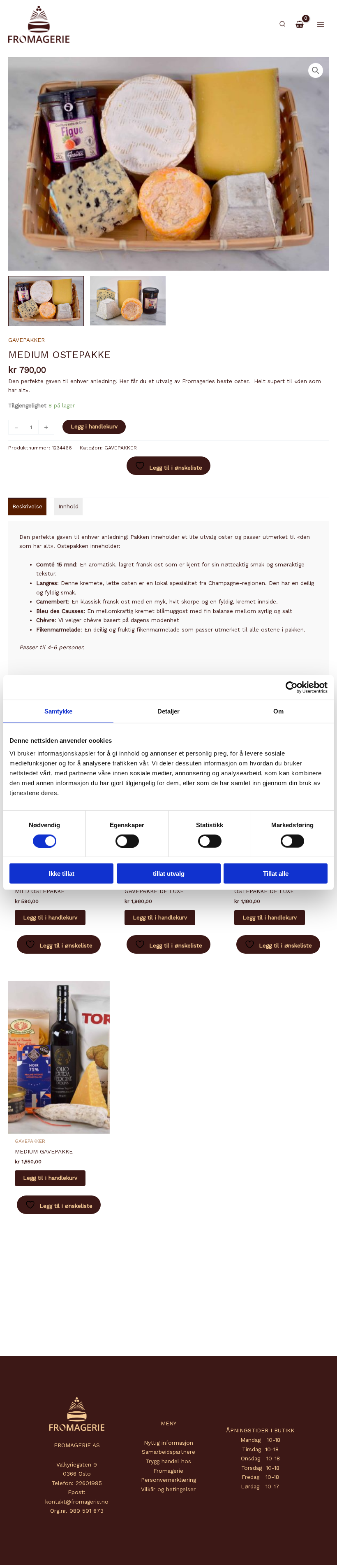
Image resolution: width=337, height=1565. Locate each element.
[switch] (127, 840)
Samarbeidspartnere (168, 1451)
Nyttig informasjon (168, 1442)
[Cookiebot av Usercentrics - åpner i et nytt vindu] (292, 687)
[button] (282, 24)
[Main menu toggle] (321, 24)
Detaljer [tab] (168, 710)
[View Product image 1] (46, 301)
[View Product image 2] (128, 300)
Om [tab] (278, 710)
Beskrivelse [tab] (27, 506)
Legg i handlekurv (94, 426)
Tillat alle (276, 873)
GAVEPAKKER (26, 340)
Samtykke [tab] (58, 710)
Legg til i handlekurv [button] (50, 917)
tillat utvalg (169, 873)
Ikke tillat (61, 873)
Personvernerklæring (168, 1479)
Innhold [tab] (68, 506)
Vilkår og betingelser (168, 1489)
